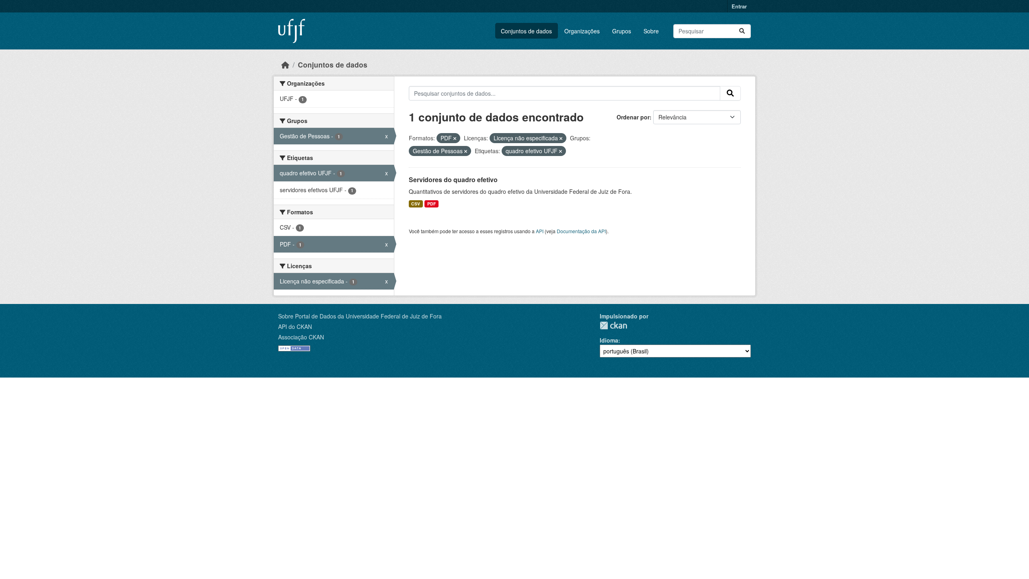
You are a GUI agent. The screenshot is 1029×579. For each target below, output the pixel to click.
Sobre (651, 31)
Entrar (739, 6)
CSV (415, 204)
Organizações (582, 31)
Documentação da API (581, 231)
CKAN (613, 325)
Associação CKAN (301, 337)
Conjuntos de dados (526, 31)
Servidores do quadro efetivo (453, 179)
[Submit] (742, 31)
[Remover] (454, 138)
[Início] (285, 65)
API (539, 231)
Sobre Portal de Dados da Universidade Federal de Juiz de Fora (360, 316)
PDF (431, 204)
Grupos (621, 31)
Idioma (609, 340)
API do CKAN (295, 326)
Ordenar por (633, 117)
